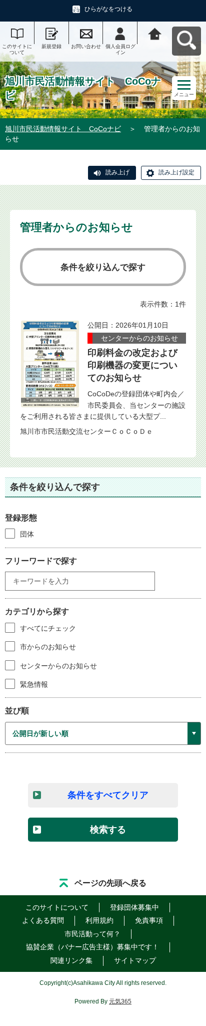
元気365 (120, 1001)
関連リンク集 (71, 960)
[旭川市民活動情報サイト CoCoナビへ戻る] (154, 33)
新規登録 (52, 46)
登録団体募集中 (134, 907)
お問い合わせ (86, 46)
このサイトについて (17, 49)
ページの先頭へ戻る (110, 883)
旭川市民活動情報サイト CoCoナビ (63, 129)
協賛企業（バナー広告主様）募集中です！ (92, 947)
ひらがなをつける (108, 9)
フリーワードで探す (41, 561)
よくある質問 (43, 920)
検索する (108, 830)
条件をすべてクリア (108, 795)
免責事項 (149, 920)
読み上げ (118, 172)
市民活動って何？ (92, 934)
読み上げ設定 (176, 172)
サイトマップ (135, 960)
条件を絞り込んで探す (103, 267)
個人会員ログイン (121, 49)
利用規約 (100, 920)
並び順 (17, 710)
